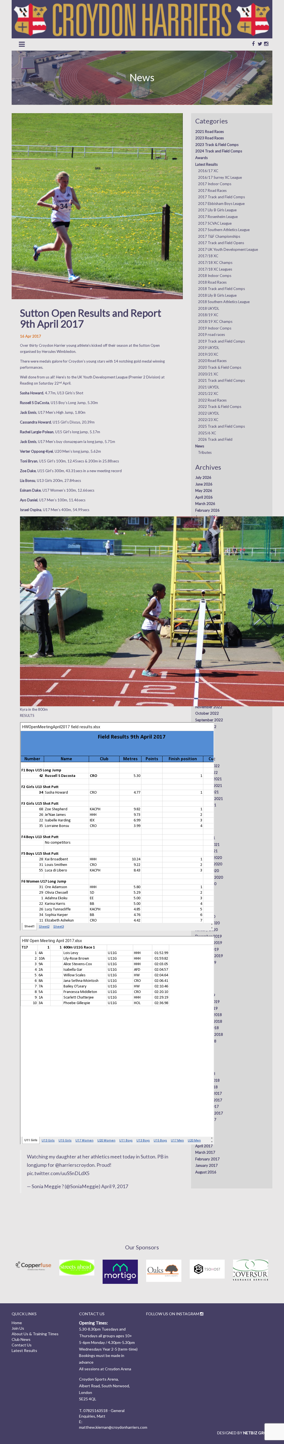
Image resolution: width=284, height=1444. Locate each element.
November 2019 (208, 942)
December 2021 (208, 779)
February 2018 (207, 1080)
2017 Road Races (212, 190)
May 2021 (203, 825)
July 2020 (203, 890)
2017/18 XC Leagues (215, 269)
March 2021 (205, 838)
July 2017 (203, 1126)
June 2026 (203, 484)
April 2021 (204, 831)
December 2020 (208, 857)
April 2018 (204, 1067)
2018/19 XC (208, 315)
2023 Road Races (209, 138)
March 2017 (205, 1152)
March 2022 (205, 759)
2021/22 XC (208, 393)
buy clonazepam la (71, 441)
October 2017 (207, 1106)
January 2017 (206, 1165)
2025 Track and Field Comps (221, 426)
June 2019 (203, 975)
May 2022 (203, 746)
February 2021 (207, 844)
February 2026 (207, 510)
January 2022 (206, 772)
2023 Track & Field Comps (217, 144)
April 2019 (204, 988)
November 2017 (208, 1100)
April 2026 (204, 497)
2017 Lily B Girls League (217, 210)
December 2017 (208, 1093)
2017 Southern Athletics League (224, 229)
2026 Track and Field (215, 439)
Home (17, 1322)
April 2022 (204, 753)
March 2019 (205, 995)
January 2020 (206, 929)
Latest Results (206, 164)
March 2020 (205, 916)
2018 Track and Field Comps (221, 288)
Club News (21, 1339)
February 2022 (207, 766)
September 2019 (209, 955)
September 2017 (209, 1113)
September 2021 (209, 798)
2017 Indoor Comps (214, 184)
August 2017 (205, 1119)
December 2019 (208, 936)
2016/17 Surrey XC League (220, 177)
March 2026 (205, 503)
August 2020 (205, 883)
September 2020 (209, 877)
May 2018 (203, 1060)
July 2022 (203, 733)
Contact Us (22, 1345)
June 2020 (203, 897)
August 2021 (205, 805)
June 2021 (203, 818)
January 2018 (206, 1087)
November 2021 (208, 785)
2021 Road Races (209, 131)
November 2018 (208, 1021)
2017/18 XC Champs (215, 262)
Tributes (205, 452)
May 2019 (203, 982)
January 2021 (206, 851)
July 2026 (203, 477)
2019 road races (211, 334)
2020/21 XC (208, 374)
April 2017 (204, 1146)
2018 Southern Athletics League (224, 301)
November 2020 (208, 864)
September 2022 (209, 720)
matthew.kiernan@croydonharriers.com (113, 1427)
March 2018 (205, 1073)
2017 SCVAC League (215, 223)
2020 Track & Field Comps (219, 367)
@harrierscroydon (75, 1165)
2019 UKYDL (208, 347)
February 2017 (207, 1159)
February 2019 (207, 1001)
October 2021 (207, 792)
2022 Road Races (212, 400)
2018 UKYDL (208, 308)
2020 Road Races (212, 360)
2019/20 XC (208, 354)
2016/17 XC (208, 171)
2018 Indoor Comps (214, 275)
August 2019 (205, 962)
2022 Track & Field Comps (219, 406)
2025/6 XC (207, 433)
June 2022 (203, 739)
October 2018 (207, 1028)
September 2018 (209, 1034)
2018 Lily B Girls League (217, 295)
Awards (201, 157)
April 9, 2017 (114, 1186)
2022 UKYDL (208, 413)
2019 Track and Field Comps (221, 341)
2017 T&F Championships (219, 236)
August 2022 (205, 726)
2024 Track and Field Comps (218, 151)
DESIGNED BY (244, 1432)
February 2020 (207, 923)
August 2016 (205, 1172)
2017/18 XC (208, 256)
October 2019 (207, 949)
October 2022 (207, 713)
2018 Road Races (212, 282)
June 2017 (203, 1132)
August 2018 (205, 1041)
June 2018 (203, 1054)
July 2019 (203, 969)
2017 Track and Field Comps (221, 197)
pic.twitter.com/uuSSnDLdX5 (58, 1173)
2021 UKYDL (208, 387)
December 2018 (208, 1014)
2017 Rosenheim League (218, 216)
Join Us (18, 1328)
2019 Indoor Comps (214, 328)
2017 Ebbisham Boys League (221, 203)
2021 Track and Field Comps (221, 380)
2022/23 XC (208, 419)
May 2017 (203, 1139)
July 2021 (203, 811)
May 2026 (203, 490)
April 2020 (204, 910)
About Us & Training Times (35, 1333)
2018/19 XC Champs (215, 321)
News (199, 446)
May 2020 (203, 903)
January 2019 (206, 1008)
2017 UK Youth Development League (228, 249)
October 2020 (207, 870)
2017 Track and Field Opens (221, 243)
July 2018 (203, 1047)
